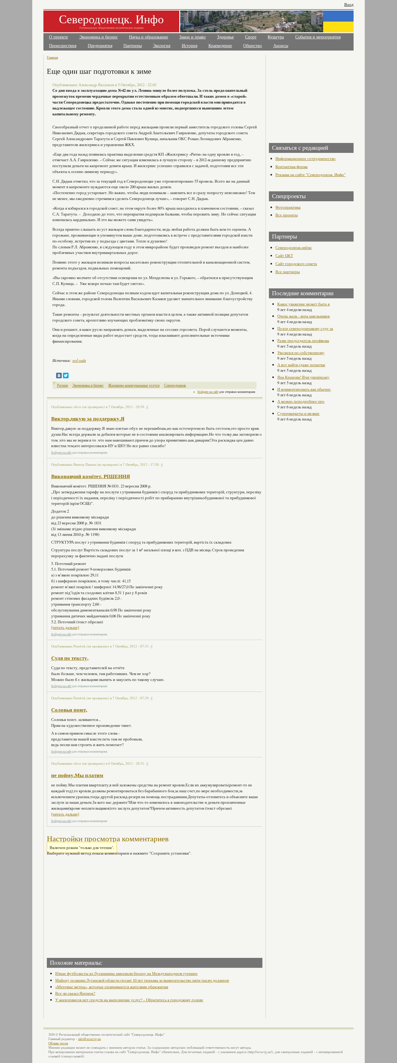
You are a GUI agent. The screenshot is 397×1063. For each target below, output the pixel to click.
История (189, 45)
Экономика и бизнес (98, 37)
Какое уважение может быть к (303, 304)
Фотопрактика (288, 207)
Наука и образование (148, 37)
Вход (349, 4)
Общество (252, 45)
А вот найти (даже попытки (301, 364)
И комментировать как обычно (304, 389)
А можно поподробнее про (300, 401)
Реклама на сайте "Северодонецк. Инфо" (310, 174)
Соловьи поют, (69, 710)
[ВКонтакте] (59, 375)
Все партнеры (287, 271)
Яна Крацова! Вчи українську (303, 377)
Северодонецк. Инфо (111, 19)
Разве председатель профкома (303, 340)
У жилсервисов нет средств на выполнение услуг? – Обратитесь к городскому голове (129, 1000)
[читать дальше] (65, 627)
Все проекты (286, 215)
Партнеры (132, 45)
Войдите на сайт (208, 391)
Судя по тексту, (69, 658)
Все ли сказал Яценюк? (75, 993)
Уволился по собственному (300, 352)
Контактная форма (291, 166)
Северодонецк (175, 385)
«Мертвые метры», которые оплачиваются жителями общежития (111, 987)
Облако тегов (58, 1043)
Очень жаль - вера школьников (303, 316)
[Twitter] (66, 375)
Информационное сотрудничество (305, 158)
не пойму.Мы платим (77, 775)
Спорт (250, 37)
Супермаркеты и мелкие (298, 413)
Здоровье (225, 37)
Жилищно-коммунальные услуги (133, 385)
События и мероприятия (318, 37)
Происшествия (62, 45)
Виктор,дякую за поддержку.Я (87, 418)
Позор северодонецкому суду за (305, 328)
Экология (161, 45)
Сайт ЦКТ (284, 255)
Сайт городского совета (296, 263)
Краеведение (220, 45)
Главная (52, 57)
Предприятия (100, 45)
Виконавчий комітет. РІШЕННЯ (90, 476)
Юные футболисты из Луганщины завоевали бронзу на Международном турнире (126, 973)
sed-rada (79, 360)
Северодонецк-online (293, 247)
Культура (276, 37)
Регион (62, 385)
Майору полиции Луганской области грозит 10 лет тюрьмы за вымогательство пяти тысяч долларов (142, 980)
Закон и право (192, 37)
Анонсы (280, 45)
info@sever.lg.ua (89, 1039)
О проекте (58, 37)
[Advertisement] (101, 904)
